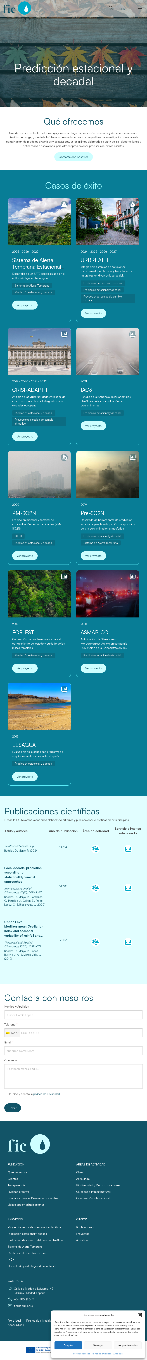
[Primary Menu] (140, 8)
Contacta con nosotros (73, 157)
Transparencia (16, 1185)
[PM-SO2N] (39, 474)
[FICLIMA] (17, 8)
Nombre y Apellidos (17, 1006)
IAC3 (86, 389)
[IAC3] (107, 351)
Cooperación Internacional (93, 1198)
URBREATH (94, 260)
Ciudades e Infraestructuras (93, 1191)
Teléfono (11, 1024)
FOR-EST (23, 632)
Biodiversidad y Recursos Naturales (98, 1185)
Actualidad (82, 1240)
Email (8, 1042)
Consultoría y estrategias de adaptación (32, 1266)
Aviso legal (118, 1353)
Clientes (13, 1179)
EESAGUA (24, 744)
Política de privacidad (102, 1353)
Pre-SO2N (92, 513)
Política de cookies (81, 1353)
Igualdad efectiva (18, 1191)
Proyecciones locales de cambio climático (103, 298)
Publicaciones (85, 1227)
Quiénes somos (17, 1172)
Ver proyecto (25, 305)
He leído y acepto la (34, 1094)
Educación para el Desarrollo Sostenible (33, 1198)
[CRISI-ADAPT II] (39, 351)
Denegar (98, 1345)
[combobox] (12, 1033)
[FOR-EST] (39, 593)
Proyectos (82, 1233)
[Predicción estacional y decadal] (128, 849)
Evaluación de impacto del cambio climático (35, 1240)
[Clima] (95, 849)
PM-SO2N (24, 513)
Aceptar (68, 1345)
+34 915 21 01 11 (24, 1299)
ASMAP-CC (94, 632)
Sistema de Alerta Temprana (32, 285)
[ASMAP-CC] (107, 593)
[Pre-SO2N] (107, 474)
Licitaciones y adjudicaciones (26, 1204)
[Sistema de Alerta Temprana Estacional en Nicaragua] (39, 221)
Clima (79, 1172)
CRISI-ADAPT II (30, 389)
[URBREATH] (107, 221)
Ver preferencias (128, 1345)
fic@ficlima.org (23, 1306)
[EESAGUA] (39, 706)
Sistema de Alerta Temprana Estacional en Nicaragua (36, 267)
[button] (140, 1315)
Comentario (11, 1060)
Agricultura (83, 1179)
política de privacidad (46, 1094)
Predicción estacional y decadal (34, 292)
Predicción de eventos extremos (103, 283)
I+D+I (18, 536)
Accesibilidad (16, 1325)
